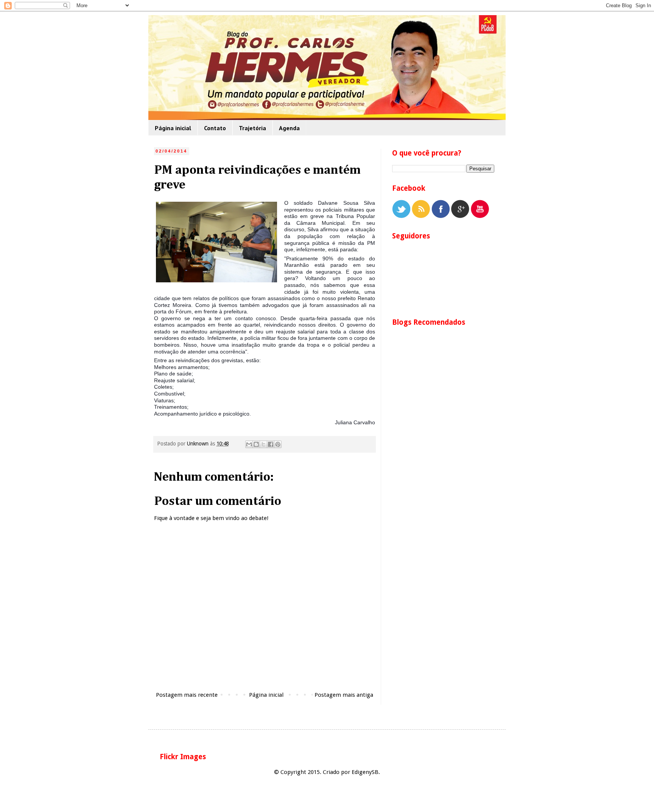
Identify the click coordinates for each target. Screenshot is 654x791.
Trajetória (252, 128)
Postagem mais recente (187, 694)
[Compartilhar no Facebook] (270, 444)
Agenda (289, 128)
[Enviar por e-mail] (249, 444)
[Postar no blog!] (256, 444)
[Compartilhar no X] (263, 444)
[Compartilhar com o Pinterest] (278, 444)
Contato (215, 128)
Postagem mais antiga (344, 694)
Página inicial (173, 128)
